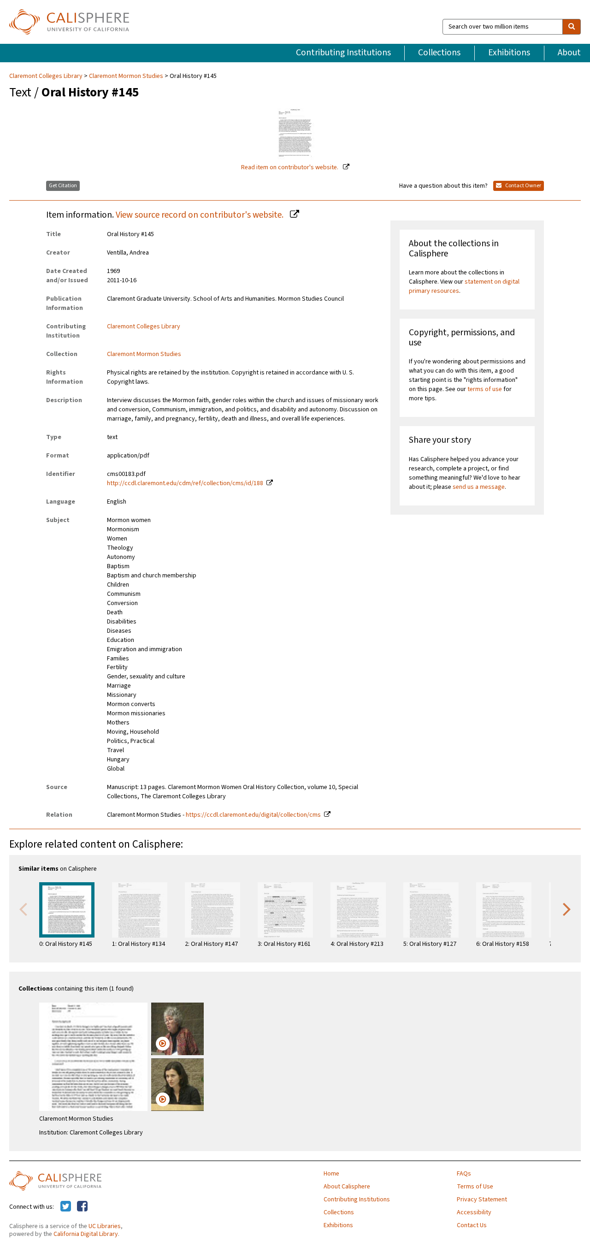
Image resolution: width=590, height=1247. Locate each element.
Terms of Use (475, 1186)
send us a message (479, 487)
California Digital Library (85, 1234)
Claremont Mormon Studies (126, 76)
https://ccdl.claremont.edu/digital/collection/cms (253, 814)
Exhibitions (509, 52)
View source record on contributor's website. (200, 214)
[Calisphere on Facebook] (82, 1207)
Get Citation (63, 186)
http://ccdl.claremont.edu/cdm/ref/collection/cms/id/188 (185, 483)
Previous (23, 908)
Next (567, 908)
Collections (439, 52)
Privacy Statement (482, 1199)
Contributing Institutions (343, 52)
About (569, 52)
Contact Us (472, 1225)
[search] (571, 27)
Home (331, 1173)
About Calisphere (347, 1186)
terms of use (484, 389)
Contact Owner (522, 186)
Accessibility (474, 1212)
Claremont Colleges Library (46, 76)
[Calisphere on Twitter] (65, 1207)
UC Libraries (104, 1226)
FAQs (464, 1173)
